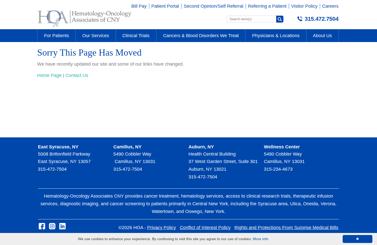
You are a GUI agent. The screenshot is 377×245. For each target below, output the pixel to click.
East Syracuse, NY (58, 146)
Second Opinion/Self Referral (213, 6)
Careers (330, 6)
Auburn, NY (201, 146)
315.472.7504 (322, 19)
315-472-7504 (52, 169)
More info (260, 239)
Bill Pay (139, 6)
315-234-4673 (278, 169)
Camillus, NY (127, 146)
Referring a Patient (267, 6)
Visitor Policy (304, 6)
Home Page (49, 75)
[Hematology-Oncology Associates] (84, 27)
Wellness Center (282, 146)
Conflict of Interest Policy (205, 227)
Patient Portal (165, 6)
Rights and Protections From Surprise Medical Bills (286, 227)
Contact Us (76, 75)
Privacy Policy (161, 227)
